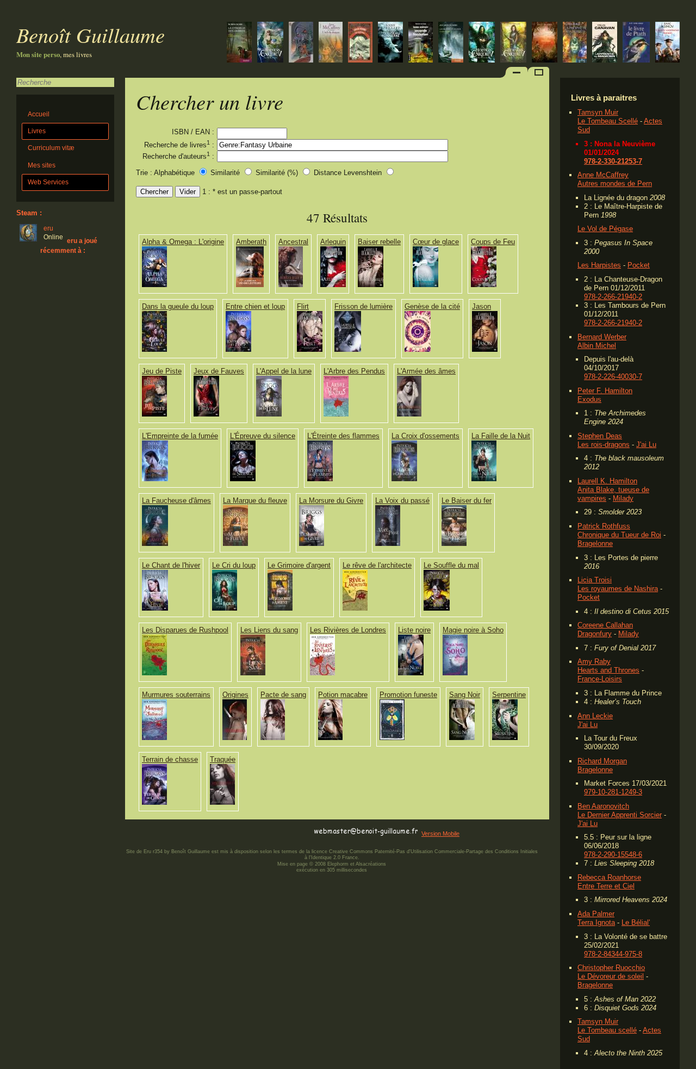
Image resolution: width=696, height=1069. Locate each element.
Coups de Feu (493, 242)
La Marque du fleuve (255, 500)
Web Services (48, 182)
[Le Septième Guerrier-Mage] (544, 43)
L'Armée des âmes (426, 371)
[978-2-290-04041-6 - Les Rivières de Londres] (322, 673)
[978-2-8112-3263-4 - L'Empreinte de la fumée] (155, 479)
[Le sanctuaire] (513, 43)
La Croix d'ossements (425, 436)
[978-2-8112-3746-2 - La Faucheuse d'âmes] (155, 543)
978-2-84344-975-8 (613, 954)
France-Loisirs (599, 679)
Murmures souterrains (176, 695)
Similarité (226, 173)
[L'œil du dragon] (331, 43)
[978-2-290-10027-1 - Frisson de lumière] (347, 349)
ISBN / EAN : (193, 132)
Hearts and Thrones (608, 670)
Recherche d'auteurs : (178, 155)
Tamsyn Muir (597, 112)
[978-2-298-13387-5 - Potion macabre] (330, 738)
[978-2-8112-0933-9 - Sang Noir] (462, 738)
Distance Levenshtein (348, 173)
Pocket (638, 265)
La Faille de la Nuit (500, 436)
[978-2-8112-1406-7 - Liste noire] (411, 673)
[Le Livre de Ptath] (636, 43)
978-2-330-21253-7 (613, 161)
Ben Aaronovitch (603, 806)
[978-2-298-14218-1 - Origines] (234, 738)
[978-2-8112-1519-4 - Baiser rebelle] (370, 285)
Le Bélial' (636, 922)
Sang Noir (464, 695)
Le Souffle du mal (451, 565)
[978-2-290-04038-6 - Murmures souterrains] (154, 738)
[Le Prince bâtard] (239, 43)
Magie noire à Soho (473, 630)
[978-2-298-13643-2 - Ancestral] (290, 285)
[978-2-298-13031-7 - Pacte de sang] (272, 738)
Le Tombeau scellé (607, 1030)
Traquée (222, 759)
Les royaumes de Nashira (617, 589)
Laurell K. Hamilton (607, 481)
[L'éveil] (390, 43)
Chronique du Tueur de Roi (619, 535)
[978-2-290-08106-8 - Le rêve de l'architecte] (355, 608)
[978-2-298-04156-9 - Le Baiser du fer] (454, 543)
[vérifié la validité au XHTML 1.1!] (147, 832)
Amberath (251, 242)
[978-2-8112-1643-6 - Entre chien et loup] (238, 349)
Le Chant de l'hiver (171, 565)
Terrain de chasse (170, 759)
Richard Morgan (602, 761)
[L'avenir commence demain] (667, 43)
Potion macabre (343, 695)
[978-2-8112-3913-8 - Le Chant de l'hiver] (155, 608)
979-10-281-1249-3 (613, 792)
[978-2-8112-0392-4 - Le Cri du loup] (224, 608)
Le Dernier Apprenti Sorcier (619, 815)
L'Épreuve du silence (262, 436)
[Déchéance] (270, 43)
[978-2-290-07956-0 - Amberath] (250, 285)
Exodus (589, 399)
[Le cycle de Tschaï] (301, 43)
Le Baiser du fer (467, 500)
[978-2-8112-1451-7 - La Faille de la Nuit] (483, 479)
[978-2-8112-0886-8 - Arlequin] (333, 285)
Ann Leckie (595, 716)
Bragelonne (595, 543)
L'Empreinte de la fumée (180, 436)
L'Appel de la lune (284, 371)
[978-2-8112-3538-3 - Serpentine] (505, 738)
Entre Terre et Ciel (606, 886)
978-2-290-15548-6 (613, 854)
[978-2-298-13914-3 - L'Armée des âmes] (409, 414)
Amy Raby (594, 661)
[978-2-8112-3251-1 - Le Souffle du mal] (437, 608)
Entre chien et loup (255, 306)
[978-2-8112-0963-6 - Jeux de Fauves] (206, 414)
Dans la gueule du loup (178, 306)
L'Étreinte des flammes (343, 436)
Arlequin (333, 242)
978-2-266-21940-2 (613, 297)
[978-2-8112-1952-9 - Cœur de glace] (425, 285)
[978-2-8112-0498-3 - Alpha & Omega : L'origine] (154, 285)
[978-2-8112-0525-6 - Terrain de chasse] (154, 802)
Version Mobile (440, 833)
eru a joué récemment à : (68, 245)
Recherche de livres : (179, 144)
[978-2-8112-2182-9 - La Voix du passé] (387, 543)
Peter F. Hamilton (604, 391)
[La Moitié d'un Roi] (450, 43)
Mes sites (41, 165)
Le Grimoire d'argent (299, 565)
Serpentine (509, 695)
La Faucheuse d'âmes (176, 500)
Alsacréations (371, 864)
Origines (235, 695)
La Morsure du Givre (331, 500)
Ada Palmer (595, 914)
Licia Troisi (594, 580)
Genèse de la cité (432, 306)
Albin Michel (596, 345)
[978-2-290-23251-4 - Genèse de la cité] (418, 349)
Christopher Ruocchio (611, 968)
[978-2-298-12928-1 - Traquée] (222, 802)
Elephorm (338, 864)
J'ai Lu (646, 444)
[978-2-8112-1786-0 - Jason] (485, 349)
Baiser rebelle (379, 242)
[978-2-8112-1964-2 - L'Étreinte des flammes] (320, 479)
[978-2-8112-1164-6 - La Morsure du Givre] (311, 543)
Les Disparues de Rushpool (185, 630)
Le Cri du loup (234, 565)
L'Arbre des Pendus (354, 371)
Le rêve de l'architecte (377, 565)
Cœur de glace (436, 242)
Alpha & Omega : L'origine (183, 242)
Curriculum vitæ (51, 148)
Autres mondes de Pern (614, 183)
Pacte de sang (283, 695)
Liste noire (414, 630)
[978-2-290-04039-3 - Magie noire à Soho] (455, 673)
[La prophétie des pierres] (575, 43)
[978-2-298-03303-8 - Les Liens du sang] (252, 673)
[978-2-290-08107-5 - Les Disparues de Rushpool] (154, 673)
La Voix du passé (402, 500)
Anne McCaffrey (603, 175)
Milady (623, 498)
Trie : (144, 173)
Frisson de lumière (363, 306)
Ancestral (293, 242)
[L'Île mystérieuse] (360, 43)
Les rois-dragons (603, 444)
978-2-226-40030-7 (613, 376)
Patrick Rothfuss (603, 526)
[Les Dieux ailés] (482, 43)
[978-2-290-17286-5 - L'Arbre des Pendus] (336, 414)
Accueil (38, 114)
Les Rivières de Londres (348, 630)
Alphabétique (174, 173)
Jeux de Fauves (219, 371)
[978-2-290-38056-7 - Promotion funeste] (392, 738)
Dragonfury (594, 634)
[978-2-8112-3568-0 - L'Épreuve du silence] (243, 479)
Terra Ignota (596, 922)
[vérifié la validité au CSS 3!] (194, 832)
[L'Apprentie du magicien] (604, 43)
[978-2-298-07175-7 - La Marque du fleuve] (235, 543)
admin (685, 1062)
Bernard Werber (601, 337)
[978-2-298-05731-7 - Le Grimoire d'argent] (280, 608)
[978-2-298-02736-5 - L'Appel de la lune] (269, 414)
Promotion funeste (408, 695)
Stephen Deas (599, 436)
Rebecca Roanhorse (609, 877)
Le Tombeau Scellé (607, 121)
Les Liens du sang (269, 630)
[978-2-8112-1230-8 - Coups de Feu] (483, 285)
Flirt (303, 306)
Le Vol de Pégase (605, 229)
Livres (37, 131)
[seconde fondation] (420, 43)
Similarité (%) (277, 173)
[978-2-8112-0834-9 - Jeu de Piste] (154, 414)
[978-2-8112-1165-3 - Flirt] (309, 349)
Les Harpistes (599, 265)
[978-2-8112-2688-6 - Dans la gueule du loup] (154, 349)
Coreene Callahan (605, 625)
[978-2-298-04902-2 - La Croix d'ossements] (404, 479)
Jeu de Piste (162, 371)
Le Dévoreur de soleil (610, 976)
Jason (481, 306)
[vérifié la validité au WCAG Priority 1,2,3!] (241, 832)
